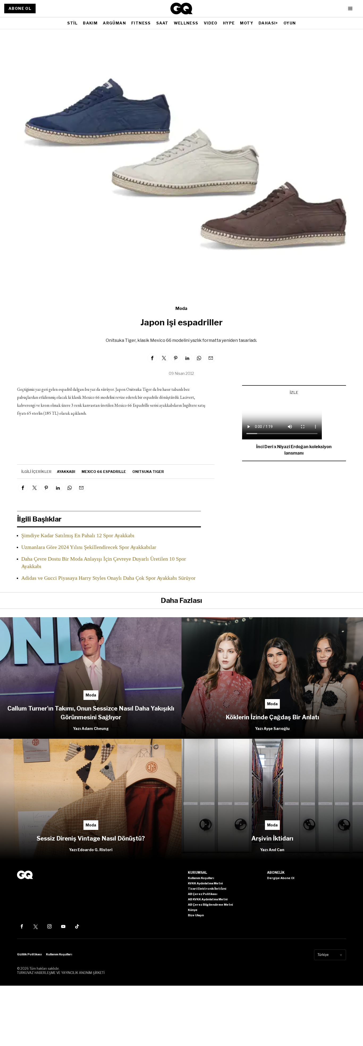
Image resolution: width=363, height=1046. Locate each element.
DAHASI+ (268, 23)
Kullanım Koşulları (59, 954)
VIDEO (211, 23)
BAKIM (90, 23)
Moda (181, 308)
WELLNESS (186, 23)
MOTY (246, 23)
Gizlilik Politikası (29, 954)
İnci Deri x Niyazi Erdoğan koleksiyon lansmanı (294, 450)
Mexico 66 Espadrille (104, 471)
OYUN (290, 23)
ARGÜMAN (114, 23)
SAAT (162, 23)
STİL (72, 23)
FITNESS (141, 23)
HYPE (229, 23)
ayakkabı (66, 471)
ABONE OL (20, 8)
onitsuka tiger (148, 471)
